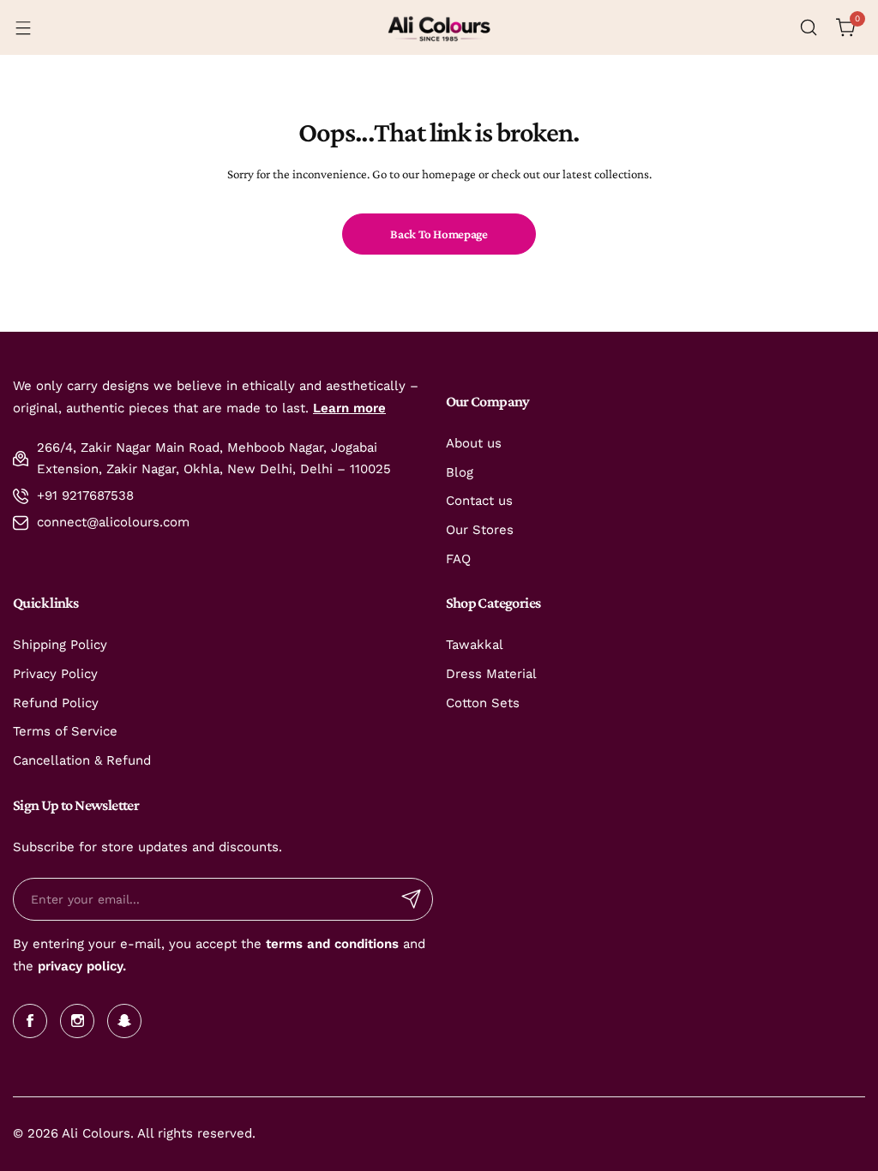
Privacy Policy (55, 674)
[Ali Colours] (439, 27)
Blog (459, 472)
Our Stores (480, 529)
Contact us (479, 500)
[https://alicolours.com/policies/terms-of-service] (264, 944)
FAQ (458, 559)
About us (474, 443)
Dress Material (491, 674)
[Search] (808, 27)
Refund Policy (56, 703)
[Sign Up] (411, 899)
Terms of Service (65, 731)
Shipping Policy (60, 644)
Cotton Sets (483, 703)
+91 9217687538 (85, 495)
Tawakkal (474, 644)
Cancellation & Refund (82, 760)
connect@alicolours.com (113, 522)
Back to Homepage (438, 234)
